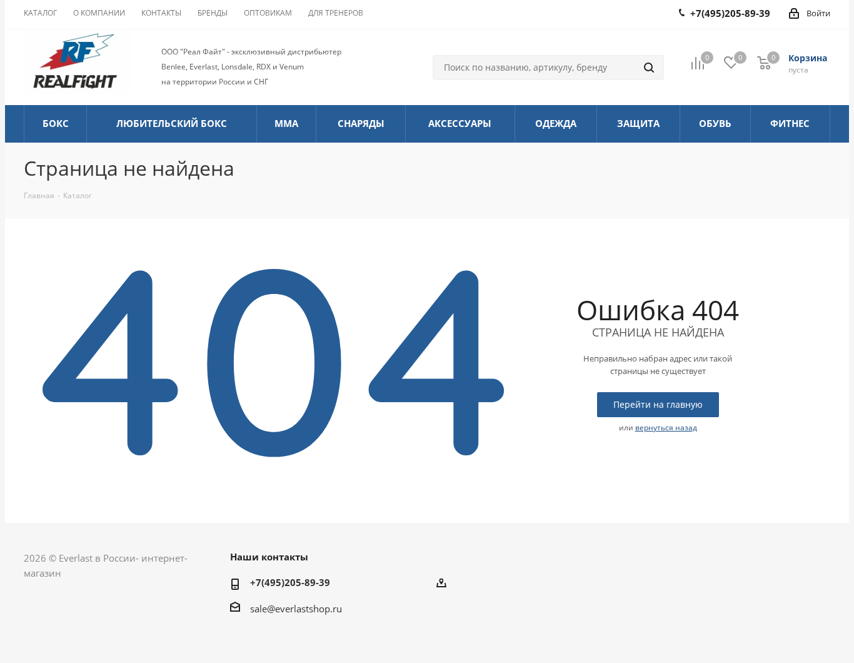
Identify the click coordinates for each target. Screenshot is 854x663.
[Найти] (649, 67)
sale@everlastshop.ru (296, 608)
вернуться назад (666, 427)
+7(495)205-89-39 (290, 582)
